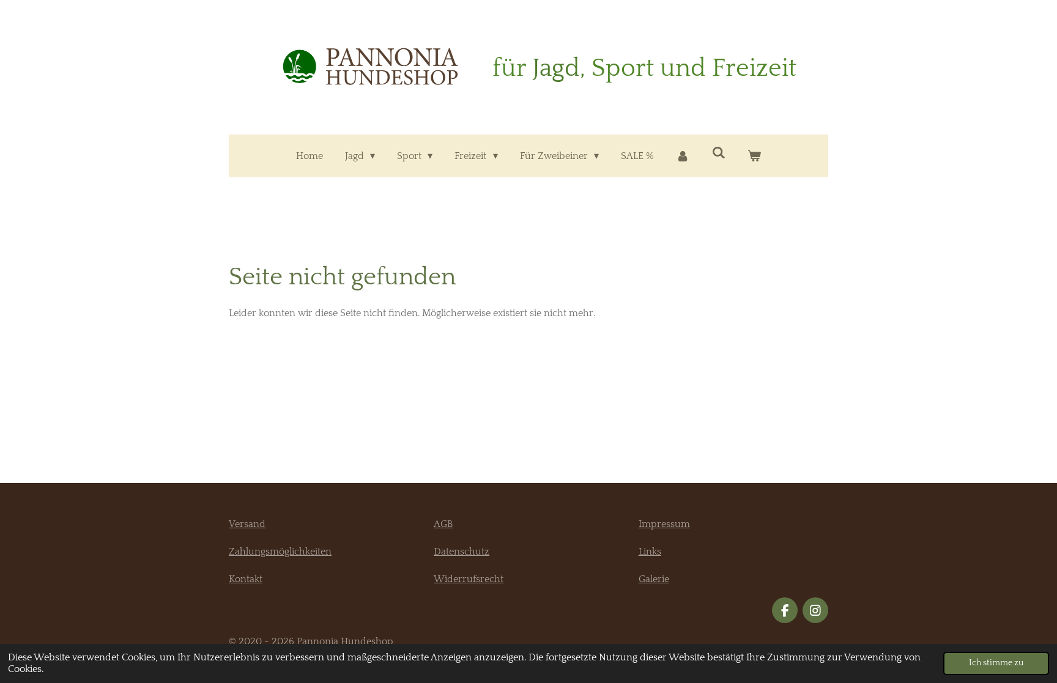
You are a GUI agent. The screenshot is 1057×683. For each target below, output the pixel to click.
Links (650, 551)
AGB (443, 524)
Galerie (654, 579)
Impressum (664, 524)
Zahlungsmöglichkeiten (280, 551)
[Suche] (718, 152)
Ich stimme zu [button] (996, 663)
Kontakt (245, 579)
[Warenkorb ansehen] (754, 156)
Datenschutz (461, 551)
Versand (247, 524)
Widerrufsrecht (468, 579)
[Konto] (682, 156)
